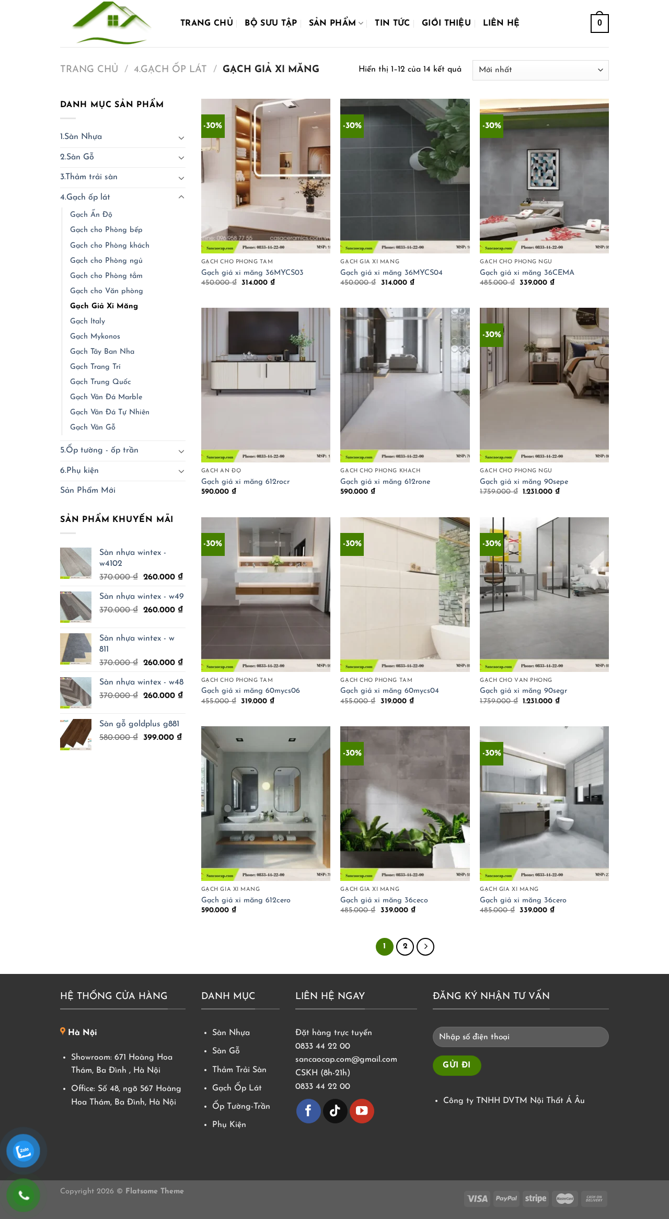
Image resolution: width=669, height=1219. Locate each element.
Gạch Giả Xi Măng (104, 306)
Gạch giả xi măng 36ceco (384, 900)
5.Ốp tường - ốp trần (99, 450)
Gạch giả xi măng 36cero (523, 900)
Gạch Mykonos (95, 337)
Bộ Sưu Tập (271, 23)
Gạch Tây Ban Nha (102, 352)
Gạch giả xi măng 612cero (246, 900)
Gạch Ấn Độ (91, 215)
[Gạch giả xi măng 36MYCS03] (265, 176)
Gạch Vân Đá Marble (106, 397)
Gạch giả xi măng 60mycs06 (250, 691)
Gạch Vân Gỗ (93, 428)
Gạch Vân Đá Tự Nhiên (109, 412)
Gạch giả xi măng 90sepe (524, 482)
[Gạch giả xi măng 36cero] (544, 803)
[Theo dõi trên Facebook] (308, 1111)
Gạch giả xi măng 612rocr (245, 482)
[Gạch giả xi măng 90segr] (544, 594)
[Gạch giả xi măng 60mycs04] (404, 594)
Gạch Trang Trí (95, 367)
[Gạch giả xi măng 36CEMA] (544, 176)
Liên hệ (501, 23)
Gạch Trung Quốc (100, 382)
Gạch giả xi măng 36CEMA (527, 273)
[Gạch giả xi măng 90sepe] (544, 385)
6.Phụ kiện (79, 471)
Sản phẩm (332, 23)
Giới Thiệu (446, 23)
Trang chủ (206, 23)
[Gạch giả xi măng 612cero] (265, 803)
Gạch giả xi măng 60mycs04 (389, 691)
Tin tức (392, 23)
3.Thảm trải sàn (89, 177)
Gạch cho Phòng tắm (106, 276)
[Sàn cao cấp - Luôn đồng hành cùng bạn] (112, 23)
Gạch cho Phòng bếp (106, 230)
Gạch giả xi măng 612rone (385, 482)
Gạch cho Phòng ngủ (106, 261)
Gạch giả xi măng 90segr (523, 691)
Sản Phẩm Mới (88, 490)
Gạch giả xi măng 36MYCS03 (252, 273)
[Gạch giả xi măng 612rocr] (265, 385)
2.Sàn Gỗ (77, 157)
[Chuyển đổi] (181, 137)
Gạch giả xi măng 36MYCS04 (391, 273)
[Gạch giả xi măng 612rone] (404, 385)
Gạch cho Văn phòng (106, 291)
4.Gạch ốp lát (170, 70)
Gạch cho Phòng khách (109, 246)
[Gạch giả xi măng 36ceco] (404, 803)
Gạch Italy (87, 322)
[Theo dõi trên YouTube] (362, 1111)
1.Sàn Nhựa (81, 137)
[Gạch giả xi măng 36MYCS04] (404, 176)
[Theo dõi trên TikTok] (335, 1111)
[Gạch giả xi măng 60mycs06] (265, 594)
